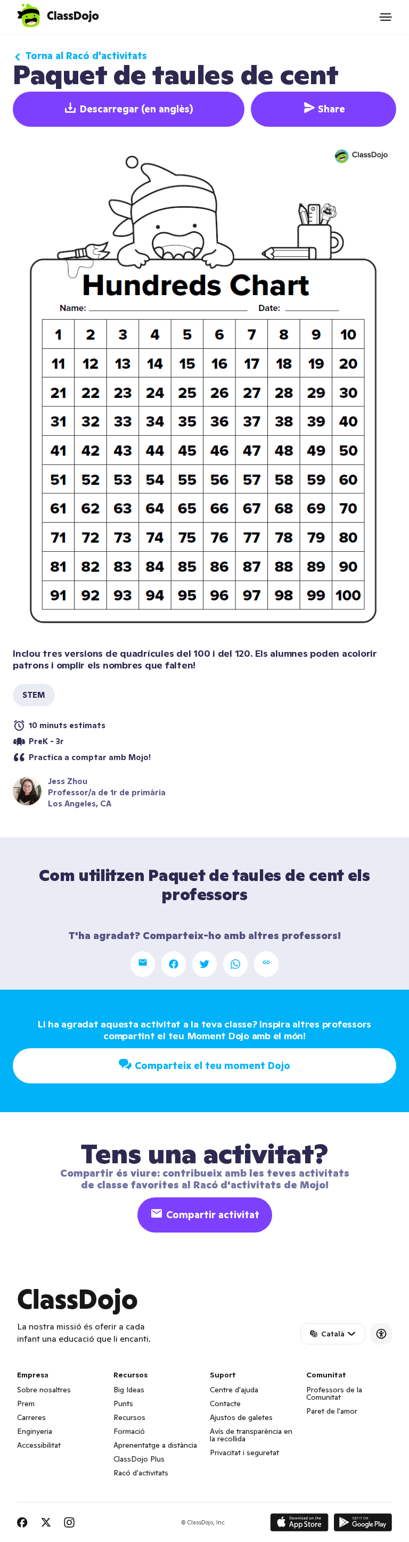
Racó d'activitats (140, 1473)
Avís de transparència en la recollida (251, 1434)
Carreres (31, 1417)
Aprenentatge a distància (155, 1445)
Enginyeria (34, 1431)
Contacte (225, 1403)
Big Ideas (128, 1389)
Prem (26, 1403)
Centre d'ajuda (234, 1389)
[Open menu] (385, 17)
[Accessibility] (381, 1333)
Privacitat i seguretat (244, 1452)
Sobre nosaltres (44, 1389)
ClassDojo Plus (139, 1459)
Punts (123, 1403)
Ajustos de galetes (241, 1417)
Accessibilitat (39, 1445)
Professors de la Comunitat (334, 1393)
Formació (129, 1431)
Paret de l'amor (331, 1411)
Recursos (129, 1417)
